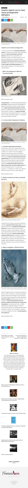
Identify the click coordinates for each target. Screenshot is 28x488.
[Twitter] (5, 20)
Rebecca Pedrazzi (5, 17)
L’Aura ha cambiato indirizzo (7, 454)
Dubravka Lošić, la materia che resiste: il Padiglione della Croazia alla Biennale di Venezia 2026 (12, 399)
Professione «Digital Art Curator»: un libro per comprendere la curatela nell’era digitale (13, 426)
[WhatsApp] (11, 20)
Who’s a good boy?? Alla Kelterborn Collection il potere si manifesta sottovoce (12, 385)
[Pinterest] (8, 20)
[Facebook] (2, 20)
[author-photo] (14, 351)
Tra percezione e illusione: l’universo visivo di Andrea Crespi (13, 413)
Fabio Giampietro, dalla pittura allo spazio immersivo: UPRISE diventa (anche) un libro (12, 441)
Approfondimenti (8, 5)
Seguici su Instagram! (14, 461)
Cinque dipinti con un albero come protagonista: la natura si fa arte (7, 337)
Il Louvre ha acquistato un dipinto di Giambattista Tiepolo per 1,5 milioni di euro (20, 337)
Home (2, 5)
